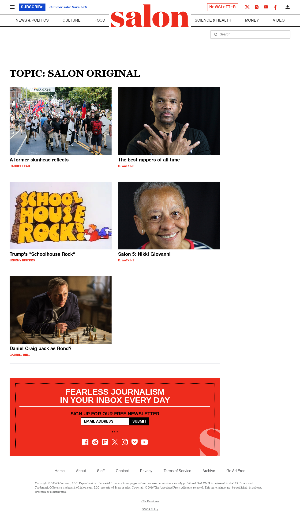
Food (99, 21)
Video (279, 21)
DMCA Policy (150, 509)
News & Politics (32, 21)
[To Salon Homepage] (150, 16)
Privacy (146, 471)
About (81, 471)
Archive (208, 471)
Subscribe (32, 7)
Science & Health (213, 21)
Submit (139, 421)
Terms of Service (177, 471)
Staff (101, 471)
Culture (72, 21)
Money (252, 21)
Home (60, 471)
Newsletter (222, 7)
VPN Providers (150, 501)
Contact (122, 471)
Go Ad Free (235, 471)
